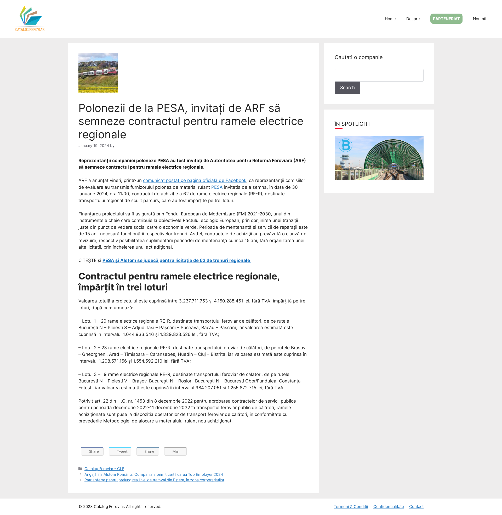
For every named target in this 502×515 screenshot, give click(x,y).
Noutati (479, 18)
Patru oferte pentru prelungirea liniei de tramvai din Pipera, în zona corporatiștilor (154, 480)
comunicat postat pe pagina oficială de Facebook (194, 180)
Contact (416, 506)
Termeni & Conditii (351, 506)
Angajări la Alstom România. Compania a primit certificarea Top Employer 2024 (153, 474)
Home (390, 18)
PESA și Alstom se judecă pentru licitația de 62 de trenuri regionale (176, 260)
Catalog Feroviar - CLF (104, 468)
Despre (413, 18)
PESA (217, 187)
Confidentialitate (388, 506)
